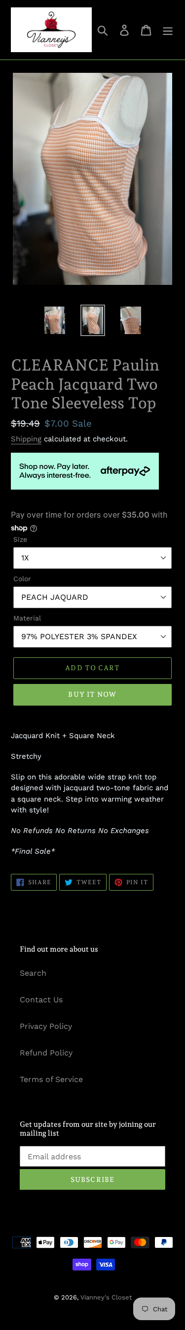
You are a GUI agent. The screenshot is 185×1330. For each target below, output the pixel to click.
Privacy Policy (46, 1026)
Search (33, 973)
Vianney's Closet (106, 1297)
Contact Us (41, 999)
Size (20, 539)
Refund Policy (46, 1052)
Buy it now (92, 694)
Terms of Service (51, 1079)
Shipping (26, 438)
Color (22, 579)
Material (27, 618)
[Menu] (168, 30)
